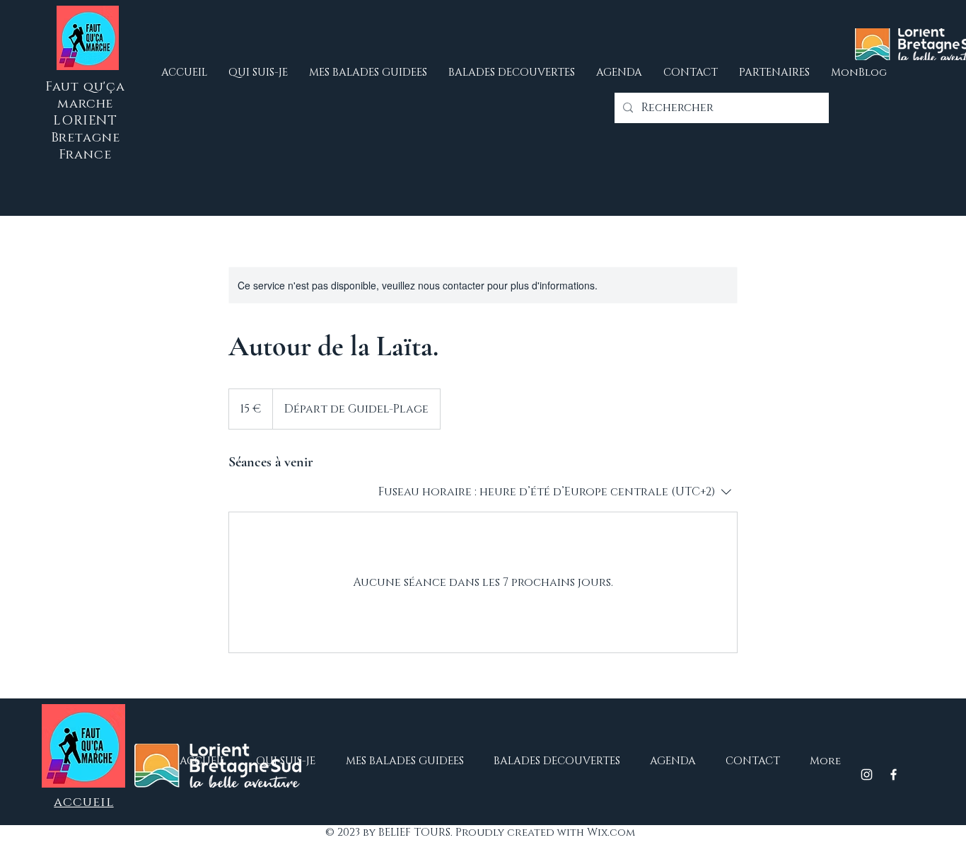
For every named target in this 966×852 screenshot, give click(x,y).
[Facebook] (893, 774)
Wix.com (611, 832)
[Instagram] (866, 774)
